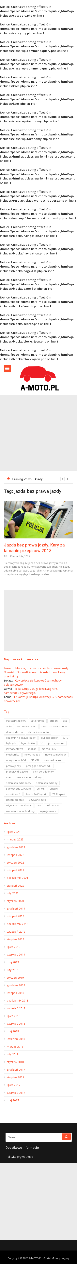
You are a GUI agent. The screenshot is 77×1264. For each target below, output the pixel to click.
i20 (41, 743)
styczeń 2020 (15, 901)
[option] (41, 479)
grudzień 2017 (16, 1069)
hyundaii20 (28, 743)
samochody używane (19, 788)
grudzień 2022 (16, 847)
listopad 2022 (15, 855)
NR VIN (35, 760)
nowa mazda (32, 754)
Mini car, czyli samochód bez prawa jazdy (41, 668)
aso (65, 720)
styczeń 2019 (15, 977)
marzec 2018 (15, 1047)
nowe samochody (56, 754)
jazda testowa (14, 749)
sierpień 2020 (15, 885)
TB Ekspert (59, 794)
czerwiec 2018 (16, 1023)
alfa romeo (37, 720)
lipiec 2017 (13, 1085)
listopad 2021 (15, 870)
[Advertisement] (38, 433)
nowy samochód (16, 760)
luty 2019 (13, 970)
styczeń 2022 (15, 862)
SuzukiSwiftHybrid (36, 794)
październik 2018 (17, 1000)
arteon (54, 720)
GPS (65, 737)
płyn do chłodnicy (43, 771)
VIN (39, 805)
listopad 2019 (15, 916)
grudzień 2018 (16, 985)
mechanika (12, 754)
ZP (5, 556)
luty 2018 (13, 1054)
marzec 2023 (15, 839)
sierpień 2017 (15, 1077)
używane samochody (19, 805)
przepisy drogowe (17, 771)
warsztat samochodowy (20, 811)
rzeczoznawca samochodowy (24, 777)
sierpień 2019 (15, 939)
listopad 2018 (15, 993)
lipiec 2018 (13, 1016)
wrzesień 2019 (16, 931)
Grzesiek (9, 672)
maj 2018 (13, 1031)
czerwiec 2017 (16, 1093)
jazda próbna (56, 743)
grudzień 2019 (16, 908)
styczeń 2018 (15, 1062)
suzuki (54, 788)
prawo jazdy (13, 766)
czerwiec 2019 (16, 954)
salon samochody (46, 783)
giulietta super (49, 737)
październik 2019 (17, 924)
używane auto (37, 799)
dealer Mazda (14, 732)
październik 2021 (17, 878)
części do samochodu (54, 726)
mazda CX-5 (49, 749)
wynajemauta (48, 811)
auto (9, 726)
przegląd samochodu (38, 766)
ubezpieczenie (15, 799)
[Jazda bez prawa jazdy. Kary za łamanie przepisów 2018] (38, 520)
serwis (41, 788)
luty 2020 (13, 893)
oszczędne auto (53, 760)
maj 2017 (13, 1100)
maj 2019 (13, 962)
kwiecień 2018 (16, 1039)
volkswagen (53, 805)
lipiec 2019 (13, 947)
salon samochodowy (18, 783)
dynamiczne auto (38, 732)
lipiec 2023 (13, 832)
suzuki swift (13, 794)
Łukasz (8, 668)
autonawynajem (26, 726)
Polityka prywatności (19, 1157)
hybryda (11, 743)
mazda (32, 749)
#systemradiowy (16, 720)
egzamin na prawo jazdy (21, 737)
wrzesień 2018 (16, 1008)
